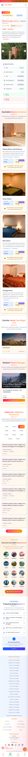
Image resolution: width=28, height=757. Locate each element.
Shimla (20, 15)
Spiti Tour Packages (14, 686)
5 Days (21, 426)
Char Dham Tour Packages (14, 712)
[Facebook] (5, 745)
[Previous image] (3, 51)
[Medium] (19, 745)
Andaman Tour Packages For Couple (14, 715)
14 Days (18, 438)
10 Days (14, 434)
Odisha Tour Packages (14, 688)
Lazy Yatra (8, 5)
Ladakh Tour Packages (14, 668)
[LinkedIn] (12, 745)
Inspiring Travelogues (7, 726)
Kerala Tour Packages (14, 670)
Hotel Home (6, 12)
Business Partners (21, 726)
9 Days (6, 434)
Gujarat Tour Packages (14, 675)
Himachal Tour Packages (14, 683)
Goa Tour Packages (14, 673)
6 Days (6, 430)
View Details (21, 351)
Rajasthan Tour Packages (14, 662)
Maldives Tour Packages (14, 707)
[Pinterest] (22, 745)
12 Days (10, 438)
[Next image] (25, 51)
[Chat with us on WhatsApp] (16, 745)
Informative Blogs (21, 724)
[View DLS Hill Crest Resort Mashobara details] (14, 339)
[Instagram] (9, 745)
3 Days (6, 426)
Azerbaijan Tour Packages (14, 691)
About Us (7, 721)
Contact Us (14, 648)
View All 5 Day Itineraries (14, 531)
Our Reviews (7, 724)
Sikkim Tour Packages (14, 678)
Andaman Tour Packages (14, 660)
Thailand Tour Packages (14, 704)
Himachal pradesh (8, 15)
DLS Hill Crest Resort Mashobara (12, 347)
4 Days (14, 426)
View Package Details (13, 400)
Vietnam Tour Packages (14, 702)
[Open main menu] (25, 4)
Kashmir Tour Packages (14, 665)
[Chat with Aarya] (25, 749)
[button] (14, 51)
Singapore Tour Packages (14, 709)
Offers (20, 729)
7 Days (14, 430)
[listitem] (6, 555)
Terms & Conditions (7, 729)
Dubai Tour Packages (14, 699)
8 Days (21, 430)
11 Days (21, 434)
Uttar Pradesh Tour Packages (14, 696)
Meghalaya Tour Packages (14, 681)
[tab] (13, 58)
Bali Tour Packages (14, 694)
